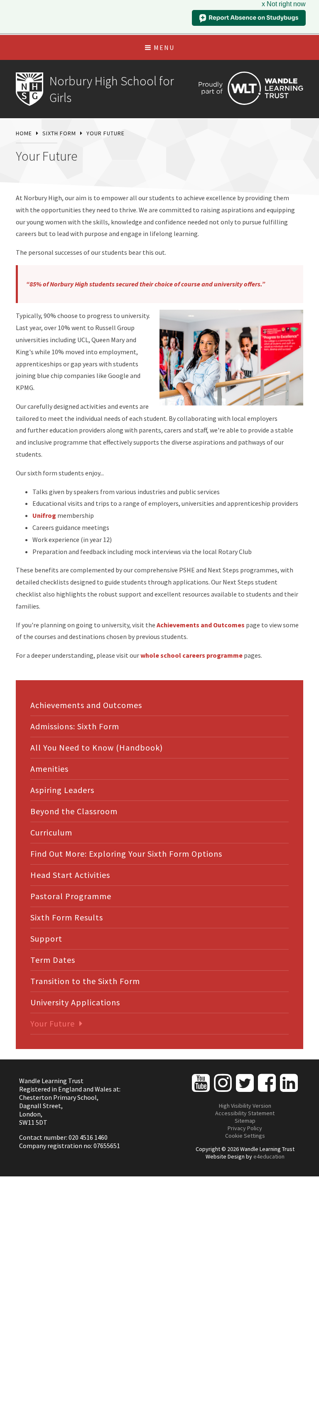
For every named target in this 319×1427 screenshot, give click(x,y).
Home (24, 133)
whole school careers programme (191, 655)
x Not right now (284, 3)
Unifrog (44, 515)
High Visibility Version (245, 1105)
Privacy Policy (245, 1128)
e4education (269, 1156)
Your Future (105, 133)
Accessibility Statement (245, 1113)
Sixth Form (59, 133)
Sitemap (245, 1120)
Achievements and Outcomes (201, 625)
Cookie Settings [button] (245, 1135)
